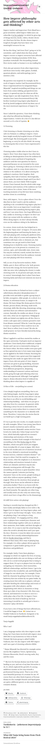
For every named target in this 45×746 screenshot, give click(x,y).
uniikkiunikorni (23, 713)
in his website (17, 35)
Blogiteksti (34, 713)
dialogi (12, 715)
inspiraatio (19, 717)
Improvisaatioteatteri (9, 717)
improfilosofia (23, 715)
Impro (17, 715)
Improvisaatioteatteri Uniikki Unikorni (16, 6)
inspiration (26, 717)
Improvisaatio (37, 715)
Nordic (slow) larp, (16, 538)
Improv (30, 715)
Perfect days (25, 442)
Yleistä (5, 715)
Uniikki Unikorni (34, 717)
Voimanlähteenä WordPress (11, 743)
